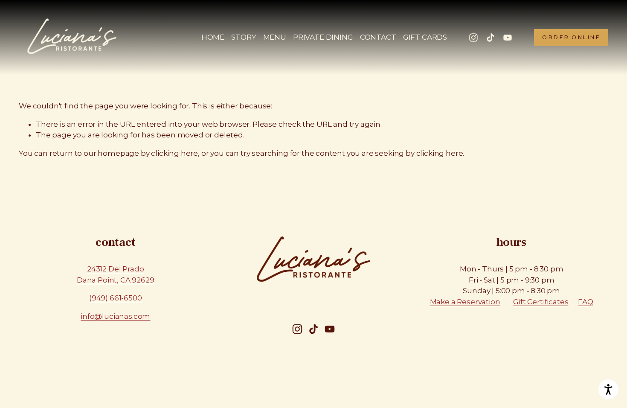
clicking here (174, 153)
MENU (274, 37)
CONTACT (378, 37)
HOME (212, 37)
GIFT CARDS (425, 37)
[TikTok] (490, 37)
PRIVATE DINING (323, 37)
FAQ (585, 301)
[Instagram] (473, 37)
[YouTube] (507, 37)
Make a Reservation (465, 301)
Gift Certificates (540, 301)
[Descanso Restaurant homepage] (72, 37)
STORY (243, 37)
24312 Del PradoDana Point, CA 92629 (115, 274)
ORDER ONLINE (571, 37)
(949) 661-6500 (115, 298)
